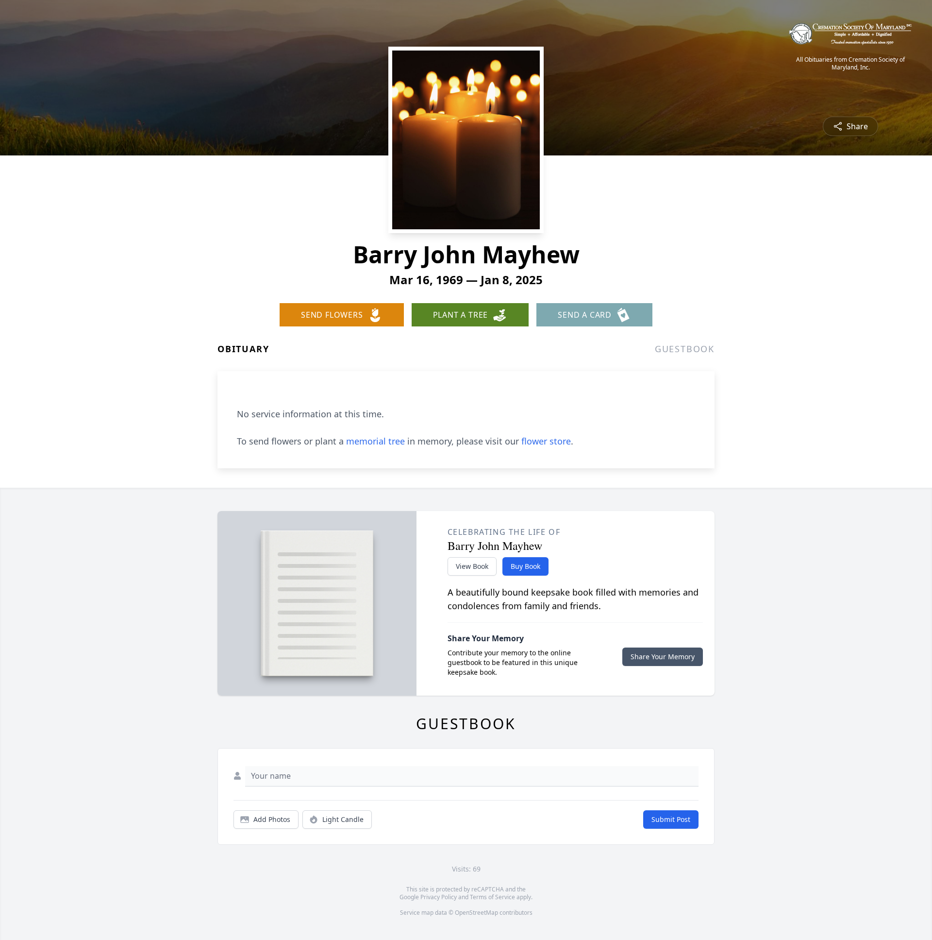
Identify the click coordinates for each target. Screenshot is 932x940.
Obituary (243, 349)
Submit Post (670, 819)
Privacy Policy (438, 897)
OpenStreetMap (476, 912)
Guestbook (685, 349)
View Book (472, 566)
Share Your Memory (663, 656)
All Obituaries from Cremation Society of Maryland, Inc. (850, 63)
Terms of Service (492, 897)
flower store (546, 441)
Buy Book (525, 566)
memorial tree (375, 441)
